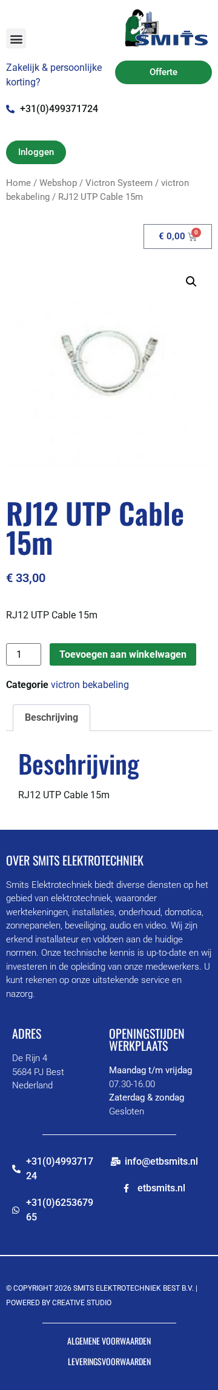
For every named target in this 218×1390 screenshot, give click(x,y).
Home (18, 182)
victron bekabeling (90, 684)
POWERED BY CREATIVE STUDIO (58, 1303)
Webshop (58, 182)
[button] (16, 38)
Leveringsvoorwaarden (109, 1361)
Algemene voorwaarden (109, 1340)
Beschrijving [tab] (51, 717)
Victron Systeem (119, 182)
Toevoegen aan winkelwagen (123, 654)
